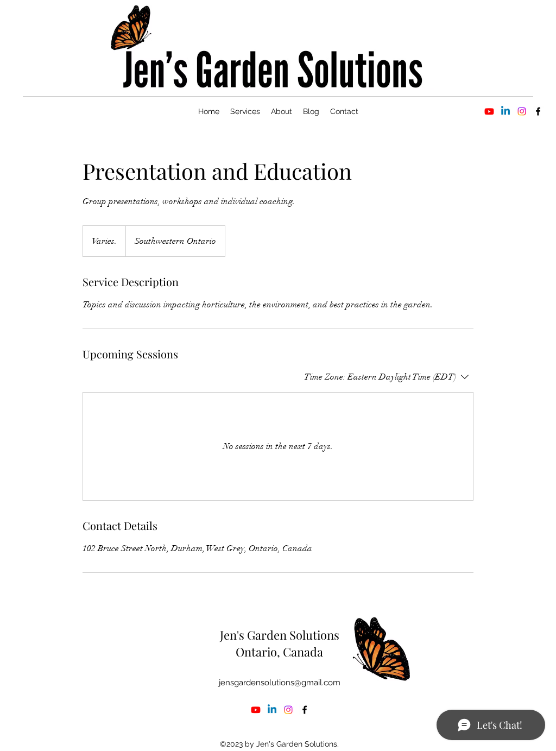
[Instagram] (521, 111)
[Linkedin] (505, 111)
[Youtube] (489, 111)
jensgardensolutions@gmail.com (279, 682)
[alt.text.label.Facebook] (538, 111)
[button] (245, 111)
